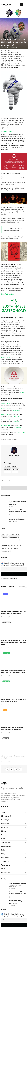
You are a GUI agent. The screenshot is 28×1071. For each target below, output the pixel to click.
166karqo (12, 534)
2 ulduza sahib (5, 414)
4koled (16, 548)
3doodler (4, 548)
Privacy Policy (14, 578)
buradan (21, 392)
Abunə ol (21, 4)
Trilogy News (7, 466)
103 (7, 534)
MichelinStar (15, 469)
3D (20, 545)
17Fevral (18, 534)
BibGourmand (7, 472)
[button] (25, 3)
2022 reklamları (5, 545)
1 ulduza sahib (5, 408)
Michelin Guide (5, 358)
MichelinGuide (7, 469)
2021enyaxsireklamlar (7, 540)
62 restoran (17, 427)
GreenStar (14, 472)
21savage (13, 545)
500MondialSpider (6, 551)
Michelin (14, 466)
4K (11, 548)
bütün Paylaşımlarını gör (14, 456)
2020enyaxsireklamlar (14, 537)
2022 (14, 540)
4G (8, 548)
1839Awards (4, 537)
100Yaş (3, 534)
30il (17, 545)
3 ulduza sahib (5, 420)
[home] (8, 4)
